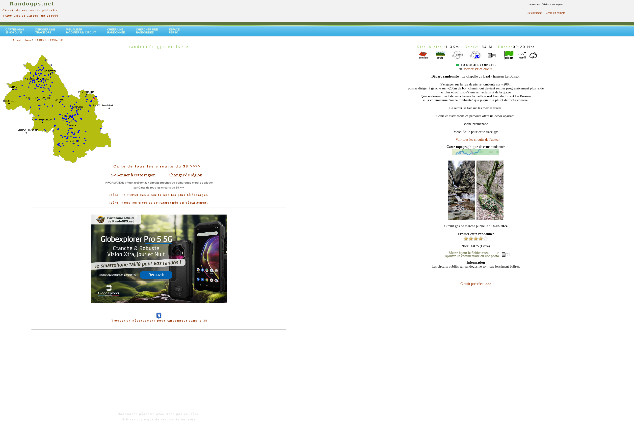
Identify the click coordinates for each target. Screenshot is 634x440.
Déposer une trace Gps (45, 31)
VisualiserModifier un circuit (81, 31)
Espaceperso (174, 31)
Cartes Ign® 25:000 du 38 (14, 31)
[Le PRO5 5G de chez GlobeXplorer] (159, 307)
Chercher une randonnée (147, 31)
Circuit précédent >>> (475, 284)
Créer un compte (555, 13)
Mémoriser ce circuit (477, 69)
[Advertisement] (158, 373)
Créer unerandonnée (116, 31)
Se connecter (535, 13)
